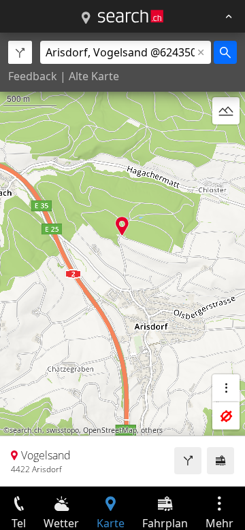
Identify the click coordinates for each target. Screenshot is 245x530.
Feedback (32, 76)
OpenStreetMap (110, 430)
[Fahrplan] (220, 460)
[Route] (187, 460)
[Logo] (130, 16)
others (152, 430)
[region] (122, 260)
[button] (122, 226)
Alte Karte (94, 76)
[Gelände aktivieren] (226, 110)
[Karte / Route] (86, 18)
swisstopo (62, 430)
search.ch (26, 430)
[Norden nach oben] (226, 143)
